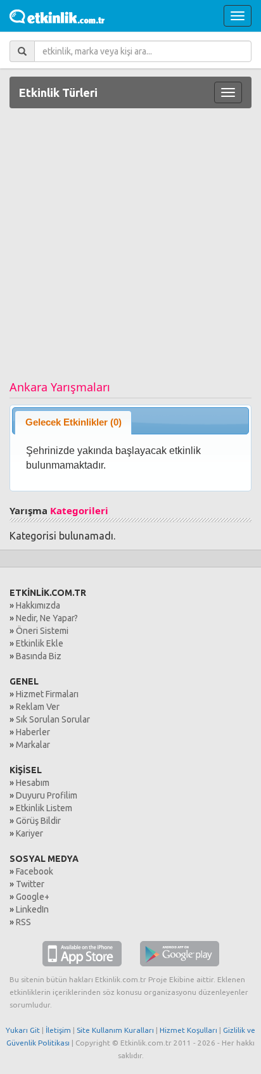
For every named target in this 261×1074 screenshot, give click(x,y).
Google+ (32, 897)
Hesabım (32, 783)
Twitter (30, 884)
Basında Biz (38, 656)
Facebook (34, 871)
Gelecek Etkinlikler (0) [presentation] (73, 422)
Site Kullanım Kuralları (115, 1030)
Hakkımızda (38, 605)
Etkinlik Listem (44, 808)
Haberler (33, 732)
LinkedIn (32, 909)
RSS (23, 922)
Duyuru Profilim (46, 795)
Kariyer (29, 833)
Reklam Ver (38, 707)
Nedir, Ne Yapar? (47, 618)
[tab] (73, 422)
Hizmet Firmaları (47, 694)
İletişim (58, 1030)
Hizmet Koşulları (188, 1030)
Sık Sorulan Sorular (53, 719)
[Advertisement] (130, 248)
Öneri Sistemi (42, 631)
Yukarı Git (23, 1030)
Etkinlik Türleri (58, 92)
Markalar (33, 745)
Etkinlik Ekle (39, 643)
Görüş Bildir (38, 821)
